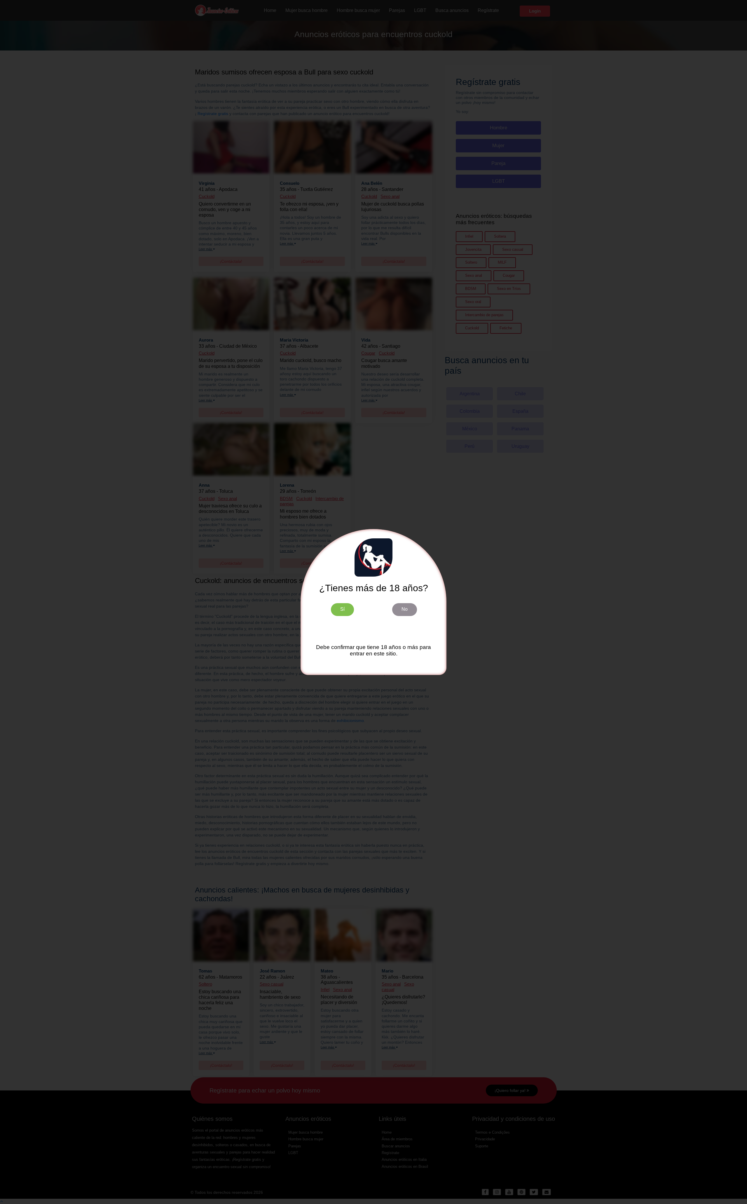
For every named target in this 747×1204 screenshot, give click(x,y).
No (405, 609)
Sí (342, 609)
